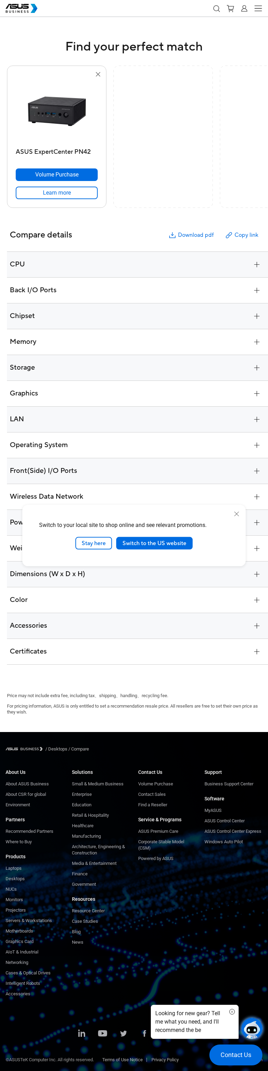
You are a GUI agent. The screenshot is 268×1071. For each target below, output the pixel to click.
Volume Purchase (155, 783)
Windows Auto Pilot (223, 841)
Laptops (14, 868)
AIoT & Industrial (22, 952)
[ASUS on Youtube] (102, 1034)
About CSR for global (26, 794)
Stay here (94, 543)
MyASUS (213, 810)
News (77, 942)
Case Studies (85, 921)
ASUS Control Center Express (232, 831)
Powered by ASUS (155, 858)
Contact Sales (152, 794)
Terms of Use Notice (122, 1059)
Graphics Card (20, 941)
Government (84, 884)
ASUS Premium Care (158, 831)
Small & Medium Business (98, 783)
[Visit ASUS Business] (25, 749)
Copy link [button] (246, 235)
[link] (57, 193)
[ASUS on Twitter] (123, 1034)
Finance (80, 873)
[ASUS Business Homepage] (22, 8)
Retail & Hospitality (90, 815)
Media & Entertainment (94, 863)
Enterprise (82, 794)
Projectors (16, 910)
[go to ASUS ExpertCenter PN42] (57, 112)
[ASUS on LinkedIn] (81, 1034)
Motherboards (19, 931)
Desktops (15, 878)
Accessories (18, 993)
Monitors (14, 899)
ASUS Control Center (224, 820)
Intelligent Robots (23, 983)
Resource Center (88, 910)
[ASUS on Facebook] (144, 1034)
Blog (76, 931)
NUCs (11, 889)
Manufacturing (86, 836)
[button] (216, 8)
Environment (18, 804)
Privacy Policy (165, 1059)
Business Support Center (228, 783)
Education (81, 804)
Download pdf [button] (196, 235)
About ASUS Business (27, 783)
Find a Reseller (152, 804)
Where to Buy (19, 841)
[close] (236, 513)
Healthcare (83, 825)
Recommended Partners (29, 831)
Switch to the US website (154, 543)
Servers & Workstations (29, 920)
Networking (17, 962)
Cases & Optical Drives (28, 972)
